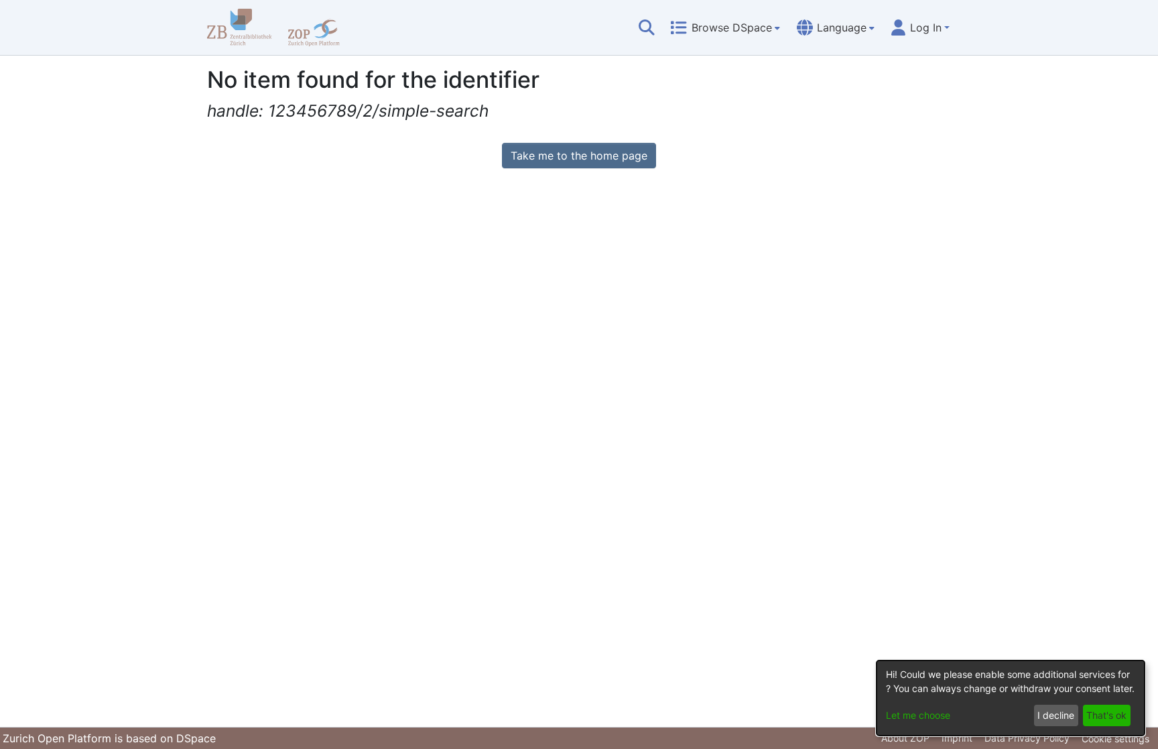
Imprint (957, 738)
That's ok (1106, 715)
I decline (1055, 715)
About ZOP (905, 738)
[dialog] (1011, 698)
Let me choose (918, 715)
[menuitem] (725, 27)
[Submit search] (647, 27)
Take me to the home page (579, 155)
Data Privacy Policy (1027, 738)
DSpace (196, 738)
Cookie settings (1115, 738)
